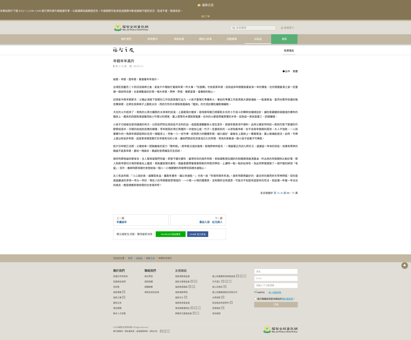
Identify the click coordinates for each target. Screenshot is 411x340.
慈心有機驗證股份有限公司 (224, 292)
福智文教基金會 (182, 281)
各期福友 (289, 50)
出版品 (258, 39)
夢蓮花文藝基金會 (183, 313)
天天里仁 (216, 281)
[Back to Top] (404, 265)
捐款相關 (148, 281)
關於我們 (126, 39)
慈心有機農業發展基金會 (223, 276)
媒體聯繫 (148, 287)
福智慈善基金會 (182, 303)
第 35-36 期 (121, 66)
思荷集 (116, 287)
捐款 (284, 39)
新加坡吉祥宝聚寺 (220, 303)
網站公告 (153, 331)
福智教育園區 (181, 287)
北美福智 (216, 297)
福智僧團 (117, 292)
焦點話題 (179, 39)
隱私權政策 (287, 299)
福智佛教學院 (181, 292)
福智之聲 (117, 297)
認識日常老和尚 (120, 276)
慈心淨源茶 (217, 287)
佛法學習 (148, 276)
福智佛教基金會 (182, 276)
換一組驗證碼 (275, 292)
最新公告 (117, 303)
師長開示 (153, 39)
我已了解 (205, 16)
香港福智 (216, 308)
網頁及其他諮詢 (151, 292)
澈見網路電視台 (182, 308)
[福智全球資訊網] (131, 27)
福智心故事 (205, 39)
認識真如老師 (119, 281)
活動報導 (232, 39)
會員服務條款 (142, 331)
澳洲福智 (216, 313)
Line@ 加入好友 (198, 234)
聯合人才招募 (119, 313)
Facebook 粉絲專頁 (170, 234)
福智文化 (179, 297)
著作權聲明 (118, 331)
